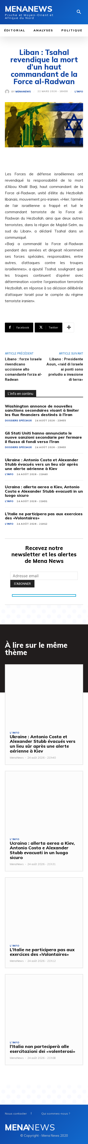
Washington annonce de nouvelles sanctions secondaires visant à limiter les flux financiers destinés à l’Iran (42, 410)
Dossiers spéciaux (18, 420)
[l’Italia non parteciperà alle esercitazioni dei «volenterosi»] (44, 1005)
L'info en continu (20, 394)
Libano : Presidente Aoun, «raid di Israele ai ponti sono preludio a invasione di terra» (64, 369)
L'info (79, 91)
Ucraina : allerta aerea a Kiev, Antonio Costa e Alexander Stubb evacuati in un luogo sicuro (44, 491)
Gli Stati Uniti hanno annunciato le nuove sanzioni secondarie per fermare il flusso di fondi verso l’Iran (43, 437)
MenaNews (23, 91)
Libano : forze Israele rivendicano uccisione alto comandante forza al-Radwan (23, 369)
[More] (69, 327)
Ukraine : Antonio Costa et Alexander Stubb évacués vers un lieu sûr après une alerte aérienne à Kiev (41, 464)
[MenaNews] (8, 91)
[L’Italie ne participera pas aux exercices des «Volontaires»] (44, 908)
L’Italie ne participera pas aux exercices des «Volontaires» (44, 516)
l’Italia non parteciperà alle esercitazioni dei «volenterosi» (42, 1049)
